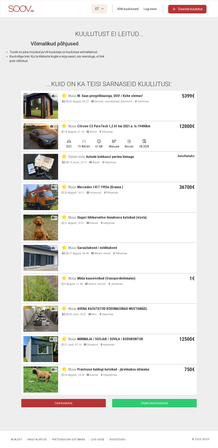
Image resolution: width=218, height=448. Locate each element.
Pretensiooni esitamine (68, 439)
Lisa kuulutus (63, 403)
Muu (94, 314)
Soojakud (92, 344)
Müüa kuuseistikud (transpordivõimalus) (106, 278)
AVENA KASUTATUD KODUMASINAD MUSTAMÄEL (112, 309)
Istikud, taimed (96, 283)
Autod (93, 131)
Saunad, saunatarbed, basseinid (113, 101)
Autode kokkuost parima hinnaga (110, 157)
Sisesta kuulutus (190, 9)
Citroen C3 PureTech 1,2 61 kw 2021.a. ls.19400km (113, 126)
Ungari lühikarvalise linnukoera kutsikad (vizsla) (112, 217)
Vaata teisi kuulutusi (154, 403)
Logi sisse (150, 9)
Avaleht (16, 439)
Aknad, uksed (102, 253)
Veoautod (95, 192)
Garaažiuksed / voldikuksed (97, 248)
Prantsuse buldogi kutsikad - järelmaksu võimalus (113, 369)
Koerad (93, 223)
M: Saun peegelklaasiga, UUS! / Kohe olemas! (110, 96)
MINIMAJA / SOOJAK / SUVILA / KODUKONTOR (110, 339)
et (97, 9)
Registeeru (118, 439)
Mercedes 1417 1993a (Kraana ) (100, 187)
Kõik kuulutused (128, 9)
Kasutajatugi (37, 439)
